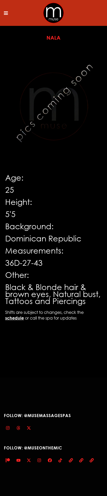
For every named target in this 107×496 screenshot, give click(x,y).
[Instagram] (8, 428)
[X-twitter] (29, 428)
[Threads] (18, 428)
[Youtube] (18, 460)
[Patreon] (8, 460)
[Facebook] (50, 460)
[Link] (71, 460)
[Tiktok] (60, 460)
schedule (14, 317)
